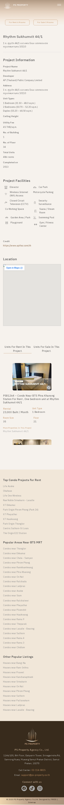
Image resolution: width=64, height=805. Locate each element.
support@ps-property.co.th (35, 775)
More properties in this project (17, 428)
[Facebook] (24, 788)
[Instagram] (40, 788)
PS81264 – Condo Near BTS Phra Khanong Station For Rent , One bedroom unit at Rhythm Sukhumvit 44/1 (31, 399)
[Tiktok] (32, 788)
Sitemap (32, 802)
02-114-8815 (39, 770)
